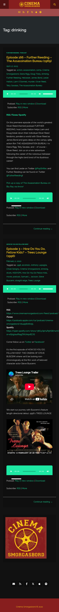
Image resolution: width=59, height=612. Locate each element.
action (19, 70)
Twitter (28, 342)
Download (41, 103)
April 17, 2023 (12, 66)
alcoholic (26, 265)
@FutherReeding (14, 175)
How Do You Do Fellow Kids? (17, 244)
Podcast (23, 53)
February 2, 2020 (13, 261)
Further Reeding (12, 53)
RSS (20, 107)
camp (38, 70)
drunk (9, 273)
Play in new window (25, 103)
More (25, 107)
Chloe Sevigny (12, 269)
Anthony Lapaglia (39, 265)
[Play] (7, 94)
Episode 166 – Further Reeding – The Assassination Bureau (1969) (29, 59)
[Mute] (40, 94)
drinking (45, 74)
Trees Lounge (34, 280)
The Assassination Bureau (30, 85)
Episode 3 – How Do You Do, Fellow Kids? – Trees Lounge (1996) (26, 252)
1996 (19, 265)
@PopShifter (41, 168)
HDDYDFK (16, 273)
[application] (29, 96)
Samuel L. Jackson (29, 277)
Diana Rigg (25, 74)
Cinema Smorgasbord (30, 269)
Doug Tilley (35, 74)
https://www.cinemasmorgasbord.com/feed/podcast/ (32, 313)
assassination (29, 70)
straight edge (21, 280)
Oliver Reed (41, 82)
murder (31, 82)
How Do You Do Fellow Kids (34, 273)
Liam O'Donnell (20, 82)
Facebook (39, 342)
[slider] (48, 94)
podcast (16, 277)
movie (9, 277)
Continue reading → (43, 228)
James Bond (36, 78)
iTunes (15, 115)
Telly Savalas (12, 85)
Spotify (22, 115)
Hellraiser (26, 78)
